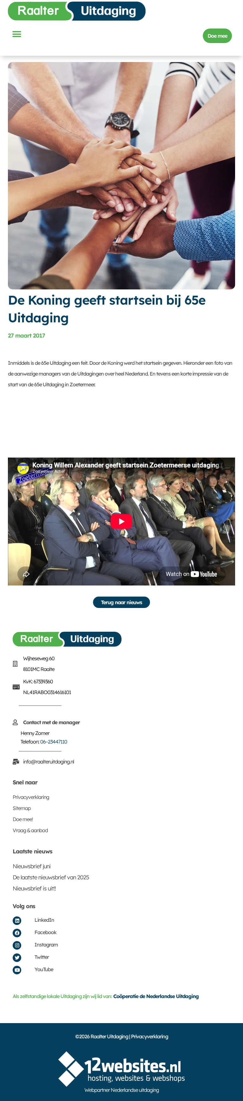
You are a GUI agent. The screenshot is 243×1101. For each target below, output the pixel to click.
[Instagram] (17, 945)
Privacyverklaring (31, 797)
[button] (16, 34)
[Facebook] (17, 933)
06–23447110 (53, 741)
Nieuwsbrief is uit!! (34, 888)
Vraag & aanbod (30, 830)
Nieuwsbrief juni (32, 866)
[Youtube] (17, 970)
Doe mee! (23, 819)
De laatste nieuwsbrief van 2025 (51, 877)
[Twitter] (17, 957)
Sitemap (22, 808)
